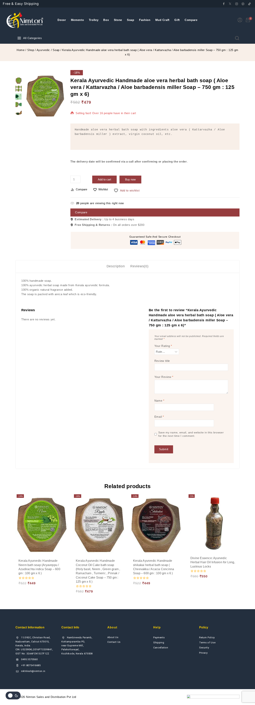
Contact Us (114, 642)
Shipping (158, 642)
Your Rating (163, 345)
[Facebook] (223, 4)
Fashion (144, 19)
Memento (77, 19)
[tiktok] (249, 4)
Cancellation (160, 647)
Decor (61, 19)
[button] (28, 573)
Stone (118, 19)
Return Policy (207, 637)
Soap (130, 19)
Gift (177, 19)
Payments (159, 637)
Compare (191, 19)
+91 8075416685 (31, 665)
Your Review (163, 376)
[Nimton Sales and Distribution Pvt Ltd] (25, 20)
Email (159, 416)
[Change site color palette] (13, 695)
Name (159, 400)
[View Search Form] (237, 38)
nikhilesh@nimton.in (33, 671)
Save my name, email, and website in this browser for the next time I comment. (191, 434)
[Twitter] (230, 4)
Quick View (55, 573)
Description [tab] (116, 266)
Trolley (94, 19)
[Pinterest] (243, 4)
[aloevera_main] (45, 96)
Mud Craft (162, 19)
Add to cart (104, 179)
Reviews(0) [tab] (139, 266)
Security (204, 647)
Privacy (203, 652)
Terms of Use (207, 642)
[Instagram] (236, 4)
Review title (162, 360)
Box (106, 19)
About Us (113, 637)
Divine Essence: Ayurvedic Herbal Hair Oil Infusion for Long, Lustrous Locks (212, 562)
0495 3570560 (29, 659)
